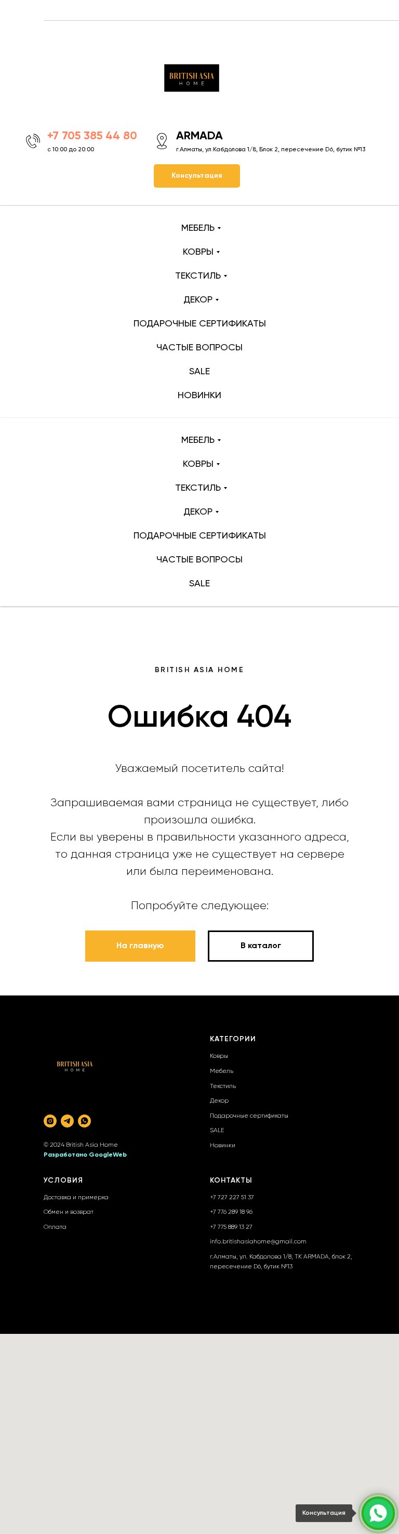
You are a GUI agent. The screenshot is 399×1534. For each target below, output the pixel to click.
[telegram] (67, 1121)
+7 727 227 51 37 (232, 1198)
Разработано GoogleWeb (85, 1155)
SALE (199, 371)
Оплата (55, 1227)
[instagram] (50, 1121)
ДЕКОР (197, 300)
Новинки (222, 1146)
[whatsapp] (84, 1121)
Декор (219, 1101)
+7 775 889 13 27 (231, 1227)
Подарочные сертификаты (249, 1116)
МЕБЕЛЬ (198, 228)
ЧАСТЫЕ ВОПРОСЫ (199, 347)
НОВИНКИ (199, 395)
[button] (197, 176)
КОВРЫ (198, 252)
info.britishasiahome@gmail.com (258, 1242)
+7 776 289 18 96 (231, 1212)
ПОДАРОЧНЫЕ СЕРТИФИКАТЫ (200, 324)
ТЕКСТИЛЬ (198, 276)
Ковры (219, 1056)
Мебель (221, 1071)
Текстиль (223, 1086)
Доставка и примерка (76, 1198)
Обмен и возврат (69, 1212)
